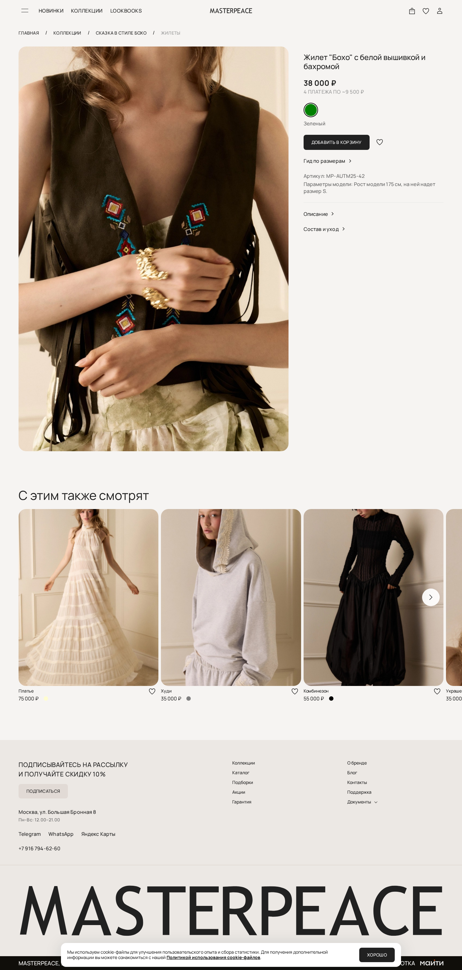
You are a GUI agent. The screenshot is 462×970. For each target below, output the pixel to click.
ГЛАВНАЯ (29, 33)
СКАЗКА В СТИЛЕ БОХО (121, 33)
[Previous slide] (31, 597)
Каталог (241, 772)
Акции (238, 792)
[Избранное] (426, 11)
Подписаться (43, 791)
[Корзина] (412, 11)
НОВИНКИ (51, 10)
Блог (352, 772)
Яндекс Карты (98, 833)
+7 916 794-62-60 (40, 848)
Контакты (357, 782)
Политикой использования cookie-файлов (213, 957)
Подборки (242, 782)
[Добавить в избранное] (379, 142)
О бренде (357, 763)
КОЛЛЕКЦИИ (86, 10)
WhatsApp (61, 833)
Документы (359, 802)
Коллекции (243, 763)
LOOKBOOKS (126, 10)
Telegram (30, 833)
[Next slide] (431, 597)
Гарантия (241, 802)
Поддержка (359, 792)
